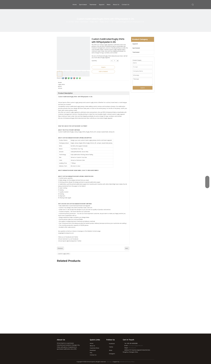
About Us (116, 4)
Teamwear (93, 4)
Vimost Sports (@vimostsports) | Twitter (69, 241)
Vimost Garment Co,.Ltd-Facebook (68, 239)
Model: (60, 82)
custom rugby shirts (63, 254)
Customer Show (94, 348)
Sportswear (83, 4)
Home (75, 4)
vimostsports (132, 348)
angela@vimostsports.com (66, 233)
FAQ (91, 352)
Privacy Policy (130, 362)
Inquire (103, 67)
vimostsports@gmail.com (135, 345)
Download (93, 350)
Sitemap (109, 362)
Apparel (101, 4)
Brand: (60, 86)
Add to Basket (103, 71)
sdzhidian (122, 362)
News (109, 4)
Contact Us (125, 4)
